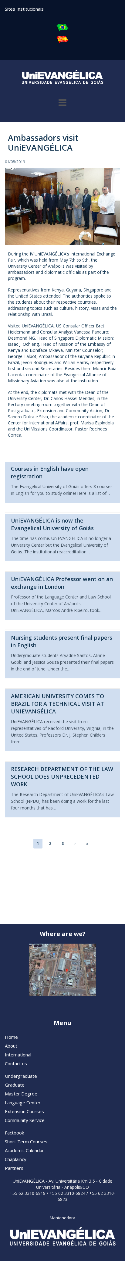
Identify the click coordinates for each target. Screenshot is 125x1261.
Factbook (14, 1133)
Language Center (23, 1102)
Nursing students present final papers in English (61, 641)
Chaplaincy (15, 1159)
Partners (14, 1168)
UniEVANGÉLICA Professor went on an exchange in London (62, 582)
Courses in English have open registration (50, 472)
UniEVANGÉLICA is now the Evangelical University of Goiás (52, 524)
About (11, 1046)
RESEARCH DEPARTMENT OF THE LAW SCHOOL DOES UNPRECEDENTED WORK (62, 776)
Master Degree (21, 1094)
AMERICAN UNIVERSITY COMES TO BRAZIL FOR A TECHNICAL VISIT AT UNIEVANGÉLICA (57, 703)
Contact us (16, 1063)
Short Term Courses (26, 1141)
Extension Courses (24, 1111)
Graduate (15, 1085)
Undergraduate (21, 1076)
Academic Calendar (24, 1150)
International (18, 1055)
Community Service (25, 1120)
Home (11, 1037)
